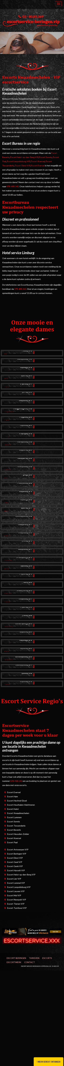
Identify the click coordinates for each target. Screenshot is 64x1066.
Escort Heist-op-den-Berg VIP (24, 157)
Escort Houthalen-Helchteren (21, 805)
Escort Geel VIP (14, 862)
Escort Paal (12, 842)
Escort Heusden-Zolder (18, 834)
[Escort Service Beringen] (32, 22)
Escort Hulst (13, 809)
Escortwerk (14, 962)
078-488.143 (13, 186)
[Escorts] (32, 931)
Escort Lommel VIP (16, 883)
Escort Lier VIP (14, 878)
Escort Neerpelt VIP (16, 899)
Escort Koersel (38, 161)
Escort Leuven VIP (16, 891)
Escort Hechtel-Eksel (17, 800)
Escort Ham (12, 796)
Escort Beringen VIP (16, 853)
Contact (29, 962)
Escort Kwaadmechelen (18, 813)
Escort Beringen (16, 958)
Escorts (47, 958)
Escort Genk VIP (15, 866)
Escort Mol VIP (14, 895)
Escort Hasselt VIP (16, 870)
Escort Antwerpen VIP (17, 849)
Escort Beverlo (14, 830)
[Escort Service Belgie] (32, 940)
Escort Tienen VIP (15, 903)
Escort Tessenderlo (16, 825)
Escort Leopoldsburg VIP (18, 161)
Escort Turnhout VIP (17, 908)
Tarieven (34, 958)
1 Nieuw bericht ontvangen (48, 1061)
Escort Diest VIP (22, 165)
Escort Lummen (14, 817)
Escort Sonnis (45, 157)
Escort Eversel (38, 165)
